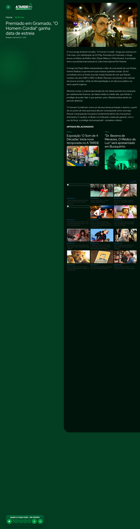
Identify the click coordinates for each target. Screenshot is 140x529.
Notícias (19, 17)
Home (9, 17)
